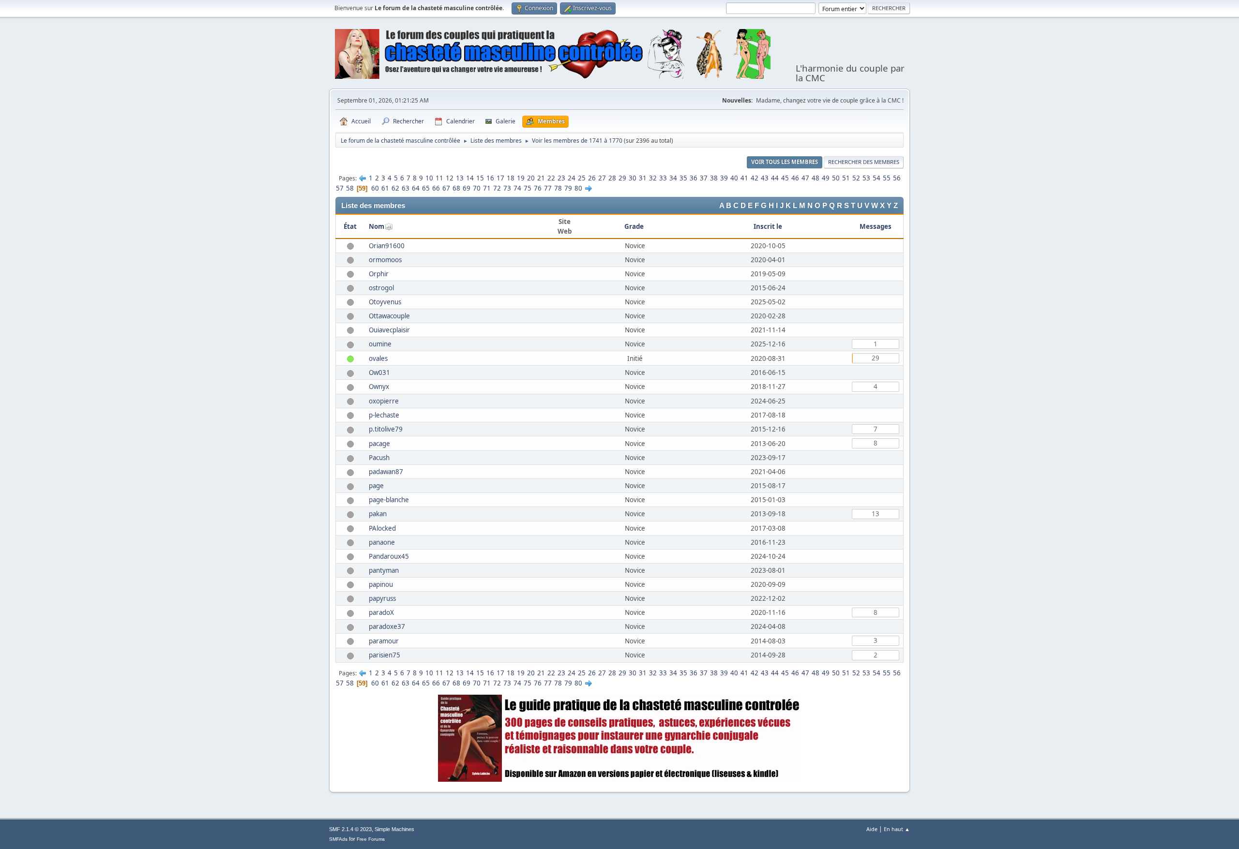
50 (836, 178)
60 (375, 188)
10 (429, 178)
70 (477, 188)
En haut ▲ (897, 829)
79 (568, 188)
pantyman (384, 570)
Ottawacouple (389, 316)
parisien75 (384, 655)
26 (592, 178)
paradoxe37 (387, 626)
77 (548, 188)
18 (510, 178)
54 (876, 178)
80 (578, 188)
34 (673, 178)
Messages (875, 226)
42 (754, 178)
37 (704, 178)
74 (517, 188)
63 (405, 188)
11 (439, 178)
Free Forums (371, 839)
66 (436, 188)
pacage (379, 443)
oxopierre (384, 401)
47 (805, 178)
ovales (378, 358)
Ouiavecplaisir (389, 330)
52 (856, 178)
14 (470, 178)
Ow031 (379, 372)
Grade (634, 226)
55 (887, 178)
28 (612, 178)
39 (724, 178)
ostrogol (381, 287)
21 (541, 178)
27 (602, 178)
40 (734, 178)
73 (507, 188)
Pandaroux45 (389, 556)
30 (632, 178)
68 (456, 188)
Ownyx (379, 386)
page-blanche (389, 499)
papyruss (382, 598)
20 (531, 178)
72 (497, 188)
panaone (382, 542)
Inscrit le (768, 226)
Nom (376, 226)
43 (765, 178)
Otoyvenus (385, 302)
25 (582, 178)
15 (480, 178)
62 (395, 188)
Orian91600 (387, 245)
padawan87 (386, 471)
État (350, 226)
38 (714, 178)
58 (350, 188)
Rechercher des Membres (863, 161)
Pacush (379, 457)
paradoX (381, 612)
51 (846, 178)
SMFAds (338, 839)
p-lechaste (384, 415)
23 (561, 178)
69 (466, 188)
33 (663, 178)
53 (866, 178)
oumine (380, 344)
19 (521, 178)
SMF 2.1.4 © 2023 (350, 829)
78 (558, 188)
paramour (384, 641)
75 (527, 188)
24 (571, 178)
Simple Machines (394, 829)
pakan (378, 513)
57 (340, 188)
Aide (871, 829)
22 (551, 178)
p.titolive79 (386, 429)
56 (897, 178)
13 (460, 178)
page (376, 485)
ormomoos (385, 259)
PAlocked (382, 528)
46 (795, 178)
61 (385, 188)
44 (775, 178)
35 (683, 178)
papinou (381, 584)
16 (490, 178)
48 (815, 178)
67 (446, 188)
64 (416, 188)
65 (426, 188)
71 (487, 188)
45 (785, 178)
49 (826, 178)
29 (622, 178)
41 (744, 178)
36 (693, 178)
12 (449, 178)
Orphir (379, 273)
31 (643, 178)
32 (653, 178)
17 (500, 178)
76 (538, 188)
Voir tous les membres (784, 161)
